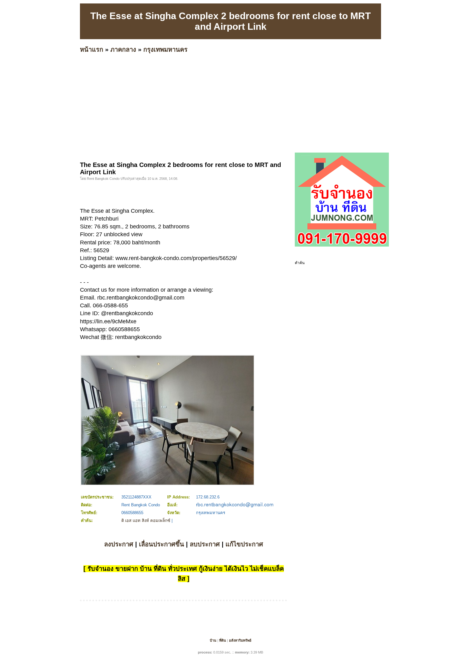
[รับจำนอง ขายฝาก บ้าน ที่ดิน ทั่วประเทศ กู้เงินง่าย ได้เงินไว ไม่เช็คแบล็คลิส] (342, 245)
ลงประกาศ (118, 544)
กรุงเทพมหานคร (165, 49)
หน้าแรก (91, 49)
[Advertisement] (268, 114)
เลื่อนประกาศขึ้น (161, 544)
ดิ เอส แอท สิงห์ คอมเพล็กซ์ (145, 520)
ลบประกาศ (205, 544)
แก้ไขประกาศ (244, 544)
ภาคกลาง (123, 49)
